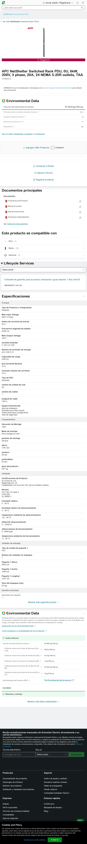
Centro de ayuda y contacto (55, 778)
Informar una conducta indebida (16, 811)
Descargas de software (13, 782)
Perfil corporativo (10, 807)
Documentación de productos (15, 778)
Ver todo (21, 21)
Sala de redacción (10, 818)
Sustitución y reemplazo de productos (18, 789)
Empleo (6, 804)
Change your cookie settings (35, 840)
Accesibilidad (8, 815)
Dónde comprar (50, 789)
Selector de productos (12, 786)
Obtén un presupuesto (53, 786)
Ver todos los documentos (16, 224)
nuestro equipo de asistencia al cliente (57, 88)
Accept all (55, 840)
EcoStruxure (49, 804)
